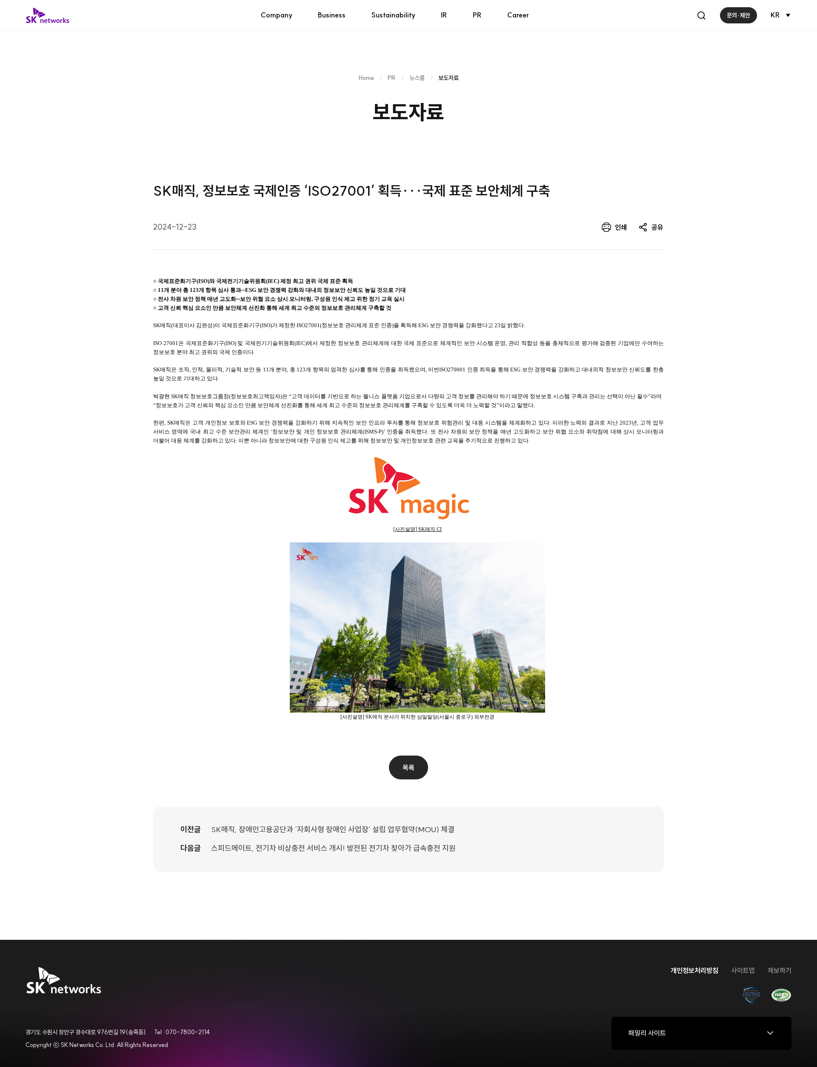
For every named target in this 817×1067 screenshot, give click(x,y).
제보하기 (779, 970)
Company (276, 15)
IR (444, 15)
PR (477, 15)
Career (518, 15)
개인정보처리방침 (694, 970)
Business (332, 15)
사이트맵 (743, 970)
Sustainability (393, 15)
